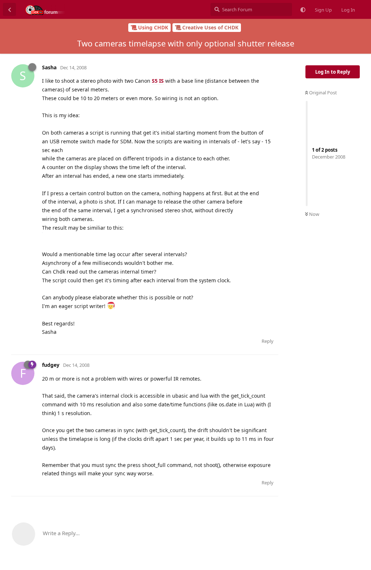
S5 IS (158, 80)
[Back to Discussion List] (9, 9)
